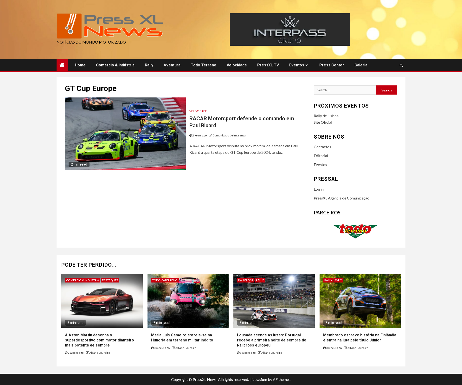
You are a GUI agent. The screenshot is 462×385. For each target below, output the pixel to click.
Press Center (331, 65)
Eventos (296, 65)
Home (80, 65)
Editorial (321, 155)
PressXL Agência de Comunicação (341, 198)
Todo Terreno (203, 65)
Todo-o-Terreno (165, 280)
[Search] (401, 65)
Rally (149, 65)
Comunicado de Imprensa (229, 135)
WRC (338, 280)
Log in (319, 189)
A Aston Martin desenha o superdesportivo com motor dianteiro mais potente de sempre (99, 340)
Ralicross (245, 280)
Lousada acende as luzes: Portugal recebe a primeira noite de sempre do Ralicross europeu (271, 340)
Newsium (259, 379)
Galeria (360, 65)
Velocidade (237, 65)
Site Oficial (323, 122)
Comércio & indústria (115, 65)
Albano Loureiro (99, 352)
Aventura (172, 65)
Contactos (322, 146)
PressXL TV (268, 65)
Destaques (110, 280)
